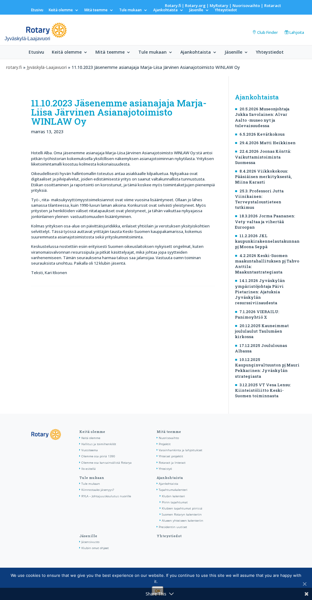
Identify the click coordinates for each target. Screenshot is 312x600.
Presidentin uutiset (173, 527)
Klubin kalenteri (173, 496)
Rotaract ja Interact (172, 463)
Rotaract (272, 5)
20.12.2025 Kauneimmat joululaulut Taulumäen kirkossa (262, 331)
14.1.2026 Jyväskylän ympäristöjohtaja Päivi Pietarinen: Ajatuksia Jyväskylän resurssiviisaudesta (260, 291)
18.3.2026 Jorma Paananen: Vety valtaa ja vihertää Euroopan (265, 221)
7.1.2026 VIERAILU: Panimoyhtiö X (257, 314)
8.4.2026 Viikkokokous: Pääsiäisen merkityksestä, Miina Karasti (263, 176)
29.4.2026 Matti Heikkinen (267, 142)
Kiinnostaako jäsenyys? (97, 490)
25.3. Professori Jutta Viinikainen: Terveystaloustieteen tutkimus (259, 199)
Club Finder (267, 32)
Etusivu (37, 10)
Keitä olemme (61, 10)
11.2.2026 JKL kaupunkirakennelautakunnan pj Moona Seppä (267, 241)
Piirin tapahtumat (175, 502)
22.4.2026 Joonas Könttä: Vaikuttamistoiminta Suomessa (263, 156)
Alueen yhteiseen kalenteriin (182, 521)
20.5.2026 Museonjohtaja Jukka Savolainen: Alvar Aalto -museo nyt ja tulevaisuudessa (262, 117)
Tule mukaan (130, 10)
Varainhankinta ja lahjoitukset (180, 450)
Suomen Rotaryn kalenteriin (182, 514)
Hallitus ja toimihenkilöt (98, 444)
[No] (304, 584)
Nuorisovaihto (246, 5)
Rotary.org (195, 5)
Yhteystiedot (226, 10)
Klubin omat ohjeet (95, 548)
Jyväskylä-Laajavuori (47, 67)
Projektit (165, 444)
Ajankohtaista (165, 10)
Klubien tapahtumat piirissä (182, 508)
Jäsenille (196, 10)
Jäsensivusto (90, 542)
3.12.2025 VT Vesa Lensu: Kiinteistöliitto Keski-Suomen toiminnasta (263, 390)
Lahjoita (296, 32)
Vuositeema (89, 450)
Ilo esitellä (88, 469)
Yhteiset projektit (171, 456)
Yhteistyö (165, 469)
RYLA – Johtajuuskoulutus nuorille (106, 496)
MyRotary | (221, 5)
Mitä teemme (96, 10)
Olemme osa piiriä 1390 (98, 456)
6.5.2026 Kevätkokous (262, 134)
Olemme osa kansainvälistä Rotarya (106, 463)
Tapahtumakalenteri (173, 490)
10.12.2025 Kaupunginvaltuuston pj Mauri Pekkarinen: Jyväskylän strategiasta (267, 368)
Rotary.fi (173, 5)
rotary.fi (14, 67)
